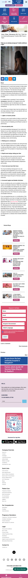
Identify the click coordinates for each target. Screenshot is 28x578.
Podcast (4, 484)
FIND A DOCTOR (14, 21)
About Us (4, 452)
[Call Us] (20, 575)
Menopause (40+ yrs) (14, 34)
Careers (4, 454)
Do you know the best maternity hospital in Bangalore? (13, 360)
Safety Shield (5, 459)
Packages (4, 455)
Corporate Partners (6, 457)
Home (2, 34)
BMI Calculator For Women (8, 522)
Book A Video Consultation (8, 474)
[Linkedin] (14, 79)
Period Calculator (6, 520)
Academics (4, 462)
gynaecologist (14, 201)
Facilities (4, 509)
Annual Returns (5, 537)
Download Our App (6, 464)
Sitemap (4, 482)
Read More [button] (16, 240)
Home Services (5, 511)
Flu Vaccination (5, 496)
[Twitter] (6, 79)
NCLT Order (4, 530)
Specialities (4, 507)
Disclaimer (4, 535)
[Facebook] (2, 79)
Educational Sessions (7, 492)
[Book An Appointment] (6, 575)
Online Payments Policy (7, 534)
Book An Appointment (6, 577)
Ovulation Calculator (6, 519)
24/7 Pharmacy (5, 479)
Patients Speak (5, 497)
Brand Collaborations (7, 477)
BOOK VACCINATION (23, 21)
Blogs (6, 34)
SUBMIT (5, 337)
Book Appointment (6, 472)
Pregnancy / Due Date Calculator (9, 517)
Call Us (20, 577)
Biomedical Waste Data (7, 540)
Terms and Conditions (7, 528)
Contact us (4, 547)
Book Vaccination (6, 494)
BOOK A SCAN (23, 13)
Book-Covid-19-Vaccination (8, 475)
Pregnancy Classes (6, 490)
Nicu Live (4, 501)
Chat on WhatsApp (21, 569)
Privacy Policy (5, 532)
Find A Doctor (5, 470)
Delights (4, 499)
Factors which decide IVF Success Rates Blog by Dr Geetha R (14, 369)
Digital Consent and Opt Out (8, 539)
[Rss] (10, 79)
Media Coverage (5, 460)
